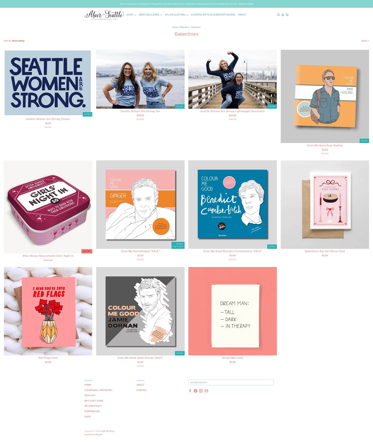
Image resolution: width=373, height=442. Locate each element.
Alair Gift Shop (107, 431)
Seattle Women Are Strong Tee (140, 111)
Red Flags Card (48, 357)
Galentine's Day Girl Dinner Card (325, 251)
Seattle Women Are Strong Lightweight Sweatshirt (232, 111)
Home (175, 27)
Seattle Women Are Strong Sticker (48, 119)
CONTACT (142, 390)
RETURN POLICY (93, 406)
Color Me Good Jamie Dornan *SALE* (140, 357)
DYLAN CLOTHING (175, 14)
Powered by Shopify (93, 434)
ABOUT (242, 14)
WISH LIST (90, 395)
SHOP (130, 14)
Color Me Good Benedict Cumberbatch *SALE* (233, 251)
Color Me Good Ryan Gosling (325, 145)
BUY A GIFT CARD (94, 400)
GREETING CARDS (149, 14)
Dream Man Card (232, 357)
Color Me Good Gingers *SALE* (140, 251)
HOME (88, 385)
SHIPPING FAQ (92, 411)
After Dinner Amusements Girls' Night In (48, 255)
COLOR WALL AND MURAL (98, 390)
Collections (184, 27)
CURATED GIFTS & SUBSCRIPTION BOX (213, 14)
